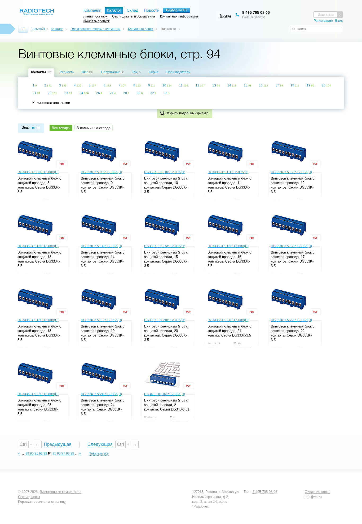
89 (27, 453)
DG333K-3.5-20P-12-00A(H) (164, 320)
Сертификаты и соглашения (133, 16)
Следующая (100, 444)
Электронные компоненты (60, 492)
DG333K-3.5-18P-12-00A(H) (38, 320)
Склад (132, 10)
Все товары (61, 128)
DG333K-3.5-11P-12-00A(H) (228, 172)
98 (68, 453)
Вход (339, 21)
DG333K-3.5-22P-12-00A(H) (291, 320)
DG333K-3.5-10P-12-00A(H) (164, 172)
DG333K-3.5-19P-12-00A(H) (101, 320)
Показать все (99, 453)
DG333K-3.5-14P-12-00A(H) (101, 246)
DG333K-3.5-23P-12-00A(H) (38, 394)
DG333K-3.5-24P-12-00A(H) (101, 394)
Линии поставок (95, 16)
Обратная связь (317, 492)
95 (54, 453)
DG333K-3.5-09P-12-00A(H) (101, 172)
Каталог (57, 29)
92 (41, 453)
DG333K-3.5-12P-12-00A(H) (291, 172)
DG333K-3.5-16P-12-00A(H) (228, 246)
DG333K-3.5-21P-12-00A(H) (228, 320)
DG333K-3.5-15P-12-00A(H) (164, 246)
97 (63, 453)
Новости (151, 10)
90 (32, 453)
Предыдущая (57, 444)
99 (72, 453)
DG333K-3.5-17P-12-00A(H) (291, 246)
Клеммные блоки (140, 29)
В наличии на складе (94, 128)
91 (36, 453)
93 (45, 453)
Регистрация (323, 21)
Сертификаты (29, 497)
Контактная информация (179, 16)
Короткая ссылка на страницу (42, 502)
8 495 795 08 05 (256, 12)
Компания (92, 10)
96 (59, 453)
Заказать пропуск (96, 21)
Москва (225, 16)
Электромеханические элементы (95, 29)
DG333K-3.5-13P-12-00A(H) (38, 246)
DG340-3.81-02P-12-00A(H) (164, 394)
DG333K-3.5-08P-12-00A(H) (38, 172)
